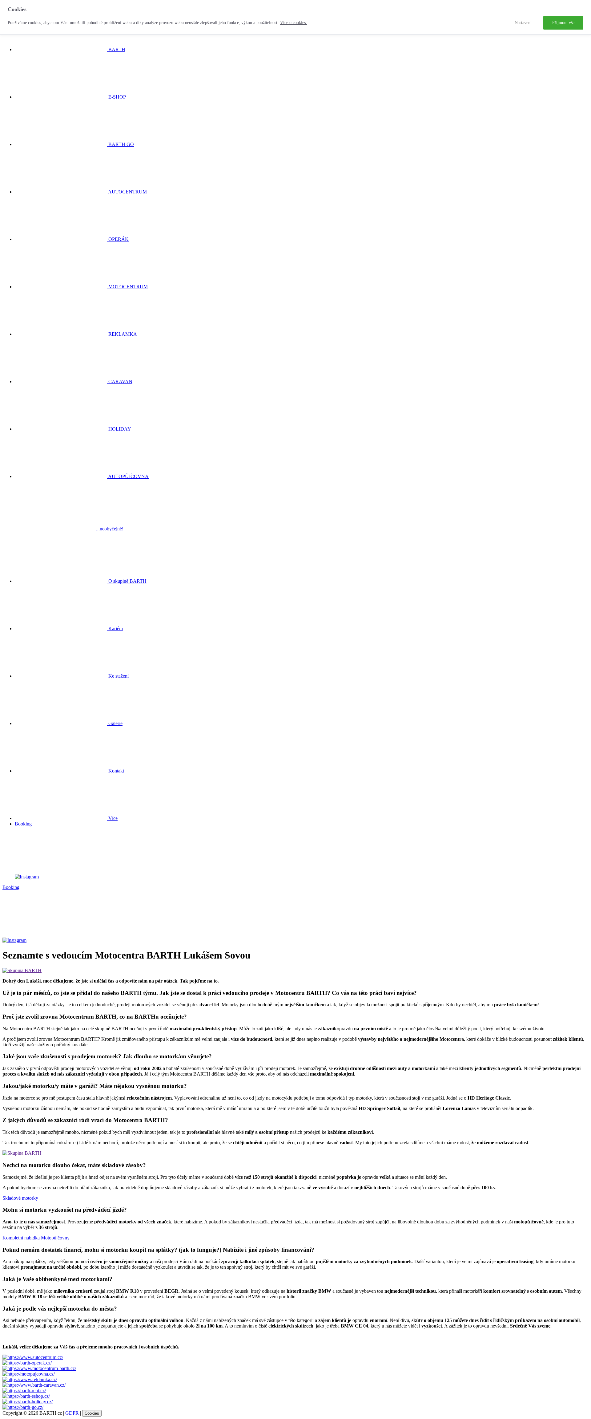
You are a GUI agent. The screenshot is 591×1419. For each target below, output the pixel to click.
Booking (23, 823)
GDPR (72, 1413)
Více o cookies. (293, 22)
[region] (295, 17)
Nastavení (523, 22)
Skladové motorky (20, 1198)
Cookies (92, 1413)
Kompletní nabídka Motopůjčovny (36, 1237)
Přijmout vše (563, 22)
